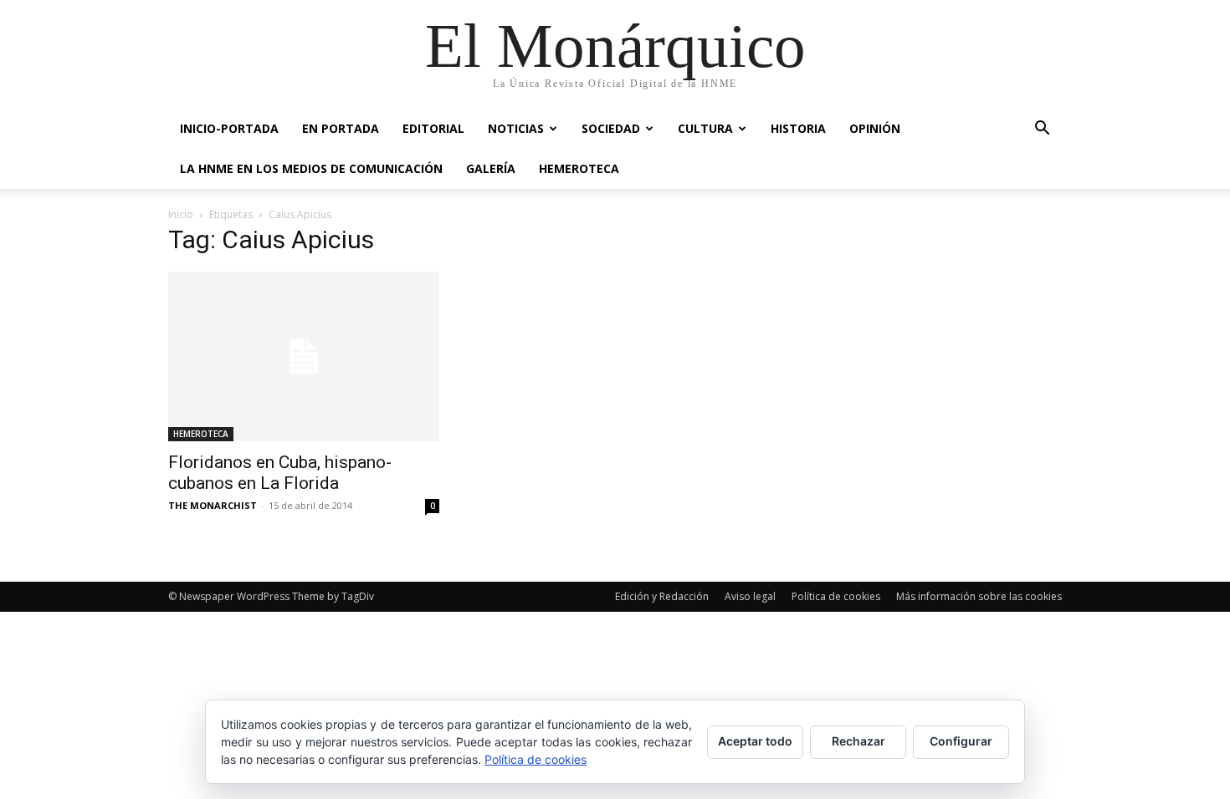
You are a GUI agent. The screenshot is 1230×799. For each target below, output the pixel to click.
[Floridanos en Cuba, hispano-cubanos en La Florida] (303, 356)
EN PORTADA (340, 128)
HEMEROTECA (579, 168)
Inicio (180, 214)
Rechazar (858, 741)
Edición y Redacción (662, 596)
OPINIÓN (874, 128)
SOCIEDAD (611, 128)
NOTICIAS (516, 128)
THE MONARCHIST (212, 505)
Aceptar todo (755, 741)
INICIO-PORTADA (229, 128)
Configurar (961, 741)
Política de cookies (836, 596)
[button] (1042, 130)
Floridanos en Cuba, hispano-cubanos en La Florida (280, 472)
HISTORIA (798, 128)
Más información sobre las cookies (979, 596)
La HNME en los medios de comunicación (311, 168)
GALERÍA (490, 168)
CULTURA (705, 128)
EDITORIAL (433, 128)
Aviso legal (750, 596)
